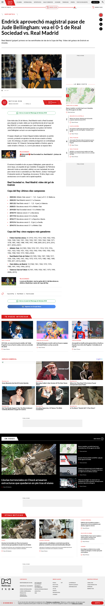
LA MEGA (55, 594)
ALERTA (55, 590)
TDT (62, 582)
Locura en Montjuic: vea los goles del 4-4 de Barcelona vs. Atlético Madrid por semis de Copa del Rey (39, 282)
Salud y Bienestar (48, 2)
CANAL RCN (95, 2)
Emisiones (6, 7)
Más (97, 438)
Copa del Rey (10, 293)
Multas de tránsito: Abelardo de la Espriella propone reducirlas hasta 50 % (81, 119)
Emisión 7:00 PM (98, 7)
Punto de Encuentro (82, 2)
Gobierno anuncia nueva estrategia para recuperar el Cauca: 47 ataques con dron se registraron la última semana (90, 470)
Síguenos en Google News (33, 306)
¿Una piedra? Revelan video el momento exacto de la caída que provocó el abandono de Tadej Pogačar (82, 141)
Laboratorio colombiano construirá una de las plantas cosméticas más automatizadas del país (54, 544)
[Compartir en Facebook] (100, 19)
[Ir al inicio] (10, 3)
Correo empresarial (25, 591)
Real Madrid (20, 293)
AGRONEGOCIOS (73, 586)
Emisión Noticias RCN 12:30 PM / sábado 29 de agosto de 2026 (90, 458)
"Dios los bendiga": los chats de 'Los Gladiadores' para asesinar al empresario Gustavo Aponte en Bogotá (90, 481)
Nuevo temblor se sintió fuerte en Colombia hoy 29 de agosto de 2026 (79, 109)
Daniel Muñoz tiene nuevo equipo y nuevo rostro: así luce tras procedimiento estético (91, 537)
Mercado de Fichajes (42, 340)
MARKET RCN (90, 588)
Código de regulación (26, 589)
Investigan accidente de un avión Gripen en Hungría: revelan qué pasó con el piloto (91, 550)
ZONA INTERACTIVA (92, 584)
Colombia (19, 2)
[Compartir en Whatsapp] (100, 28)
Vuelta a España (74, 126)
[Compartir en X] (100, 24)
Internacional (28, 2)
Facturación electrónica (38, 583)
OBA (36, 593)
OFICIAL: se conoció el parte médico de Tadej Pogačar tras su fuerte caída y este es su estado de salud (82, 153)
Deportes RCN (37, 2)
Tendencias (65, 2)
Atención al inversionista (23, 595)
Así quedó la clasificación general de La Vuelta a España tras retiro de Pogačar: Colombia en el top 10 (82, 130)
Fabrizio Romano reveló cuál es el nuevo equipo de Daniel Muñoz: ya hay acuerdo (52, 344)
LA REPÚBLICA (72, 582)
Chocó (3, 540)
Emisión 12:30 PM (53, 7)
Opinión (73, 2)
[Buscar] (103, 2)
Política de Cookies (77, 603)
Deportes (10, 14)
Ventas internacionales (41, 589)
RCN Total (55, 584)
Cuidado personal (44, 540)
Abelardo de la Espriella (77, 116)
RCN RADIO (55, 586)
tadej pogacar (74, 137)
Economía (57, 2)
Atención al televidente (26, 586)
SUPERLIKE (89, 586)
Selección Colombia (86, 533)
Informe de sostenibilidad (38, 586)
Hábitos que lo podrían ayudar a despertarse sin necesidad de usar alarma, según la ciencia (91, 524)
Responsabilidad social (26, 582)
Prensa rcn (23, 593)
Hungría (83, 546)
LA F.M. (54, 588)
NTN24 (54, 582)
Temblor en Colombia (72, 105)
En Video (10, 439)
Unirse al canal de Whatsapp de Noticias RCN (33, 113)
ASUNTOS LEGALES (73, 584)
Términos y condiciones (53, 602)
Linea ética (37, 591)
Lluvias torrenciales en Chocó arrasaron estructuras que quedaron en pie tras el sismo (27, 481)
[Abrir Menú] (2, 2)
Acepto (97, 603)
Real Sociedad (30, 293)
